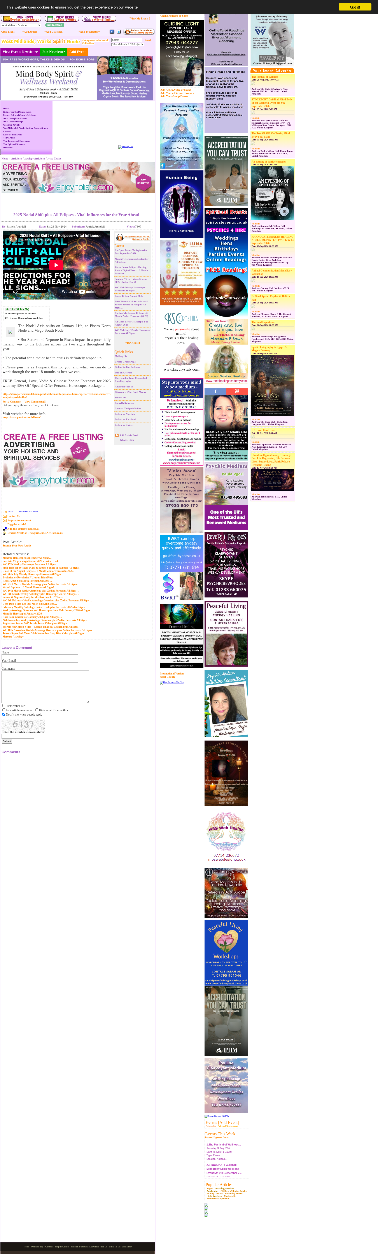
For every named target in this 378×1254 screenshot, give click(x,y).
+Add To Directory (89, 31)
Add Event (77, 52)
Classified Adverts (11, 125)
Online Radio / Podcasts (127, 367)
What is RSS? (127, 440)
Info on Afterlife (123, 372)
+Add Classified (53, 31)
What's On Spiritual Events (15, 118)
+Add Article (29, 31)
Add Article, (167, 89)
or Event (186, 89)
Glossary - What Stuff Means (130, 392)
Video (177, 89)
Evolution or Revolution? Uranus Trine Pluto (28, 577)
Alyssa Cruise (53, 158)
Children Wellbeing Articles (233, 1191)
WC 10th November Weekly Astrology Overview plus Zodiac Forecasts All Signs (47, 630)
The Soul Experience (263, 322)
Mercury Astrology (13, 636)
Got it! (355, 7)
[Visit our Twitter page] (118, 33)
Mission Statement (79, 1246)
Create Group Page (125, 361)
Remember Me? (16, 706)
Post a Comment (12, 401)
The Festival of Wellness (265, 76)
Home (6, 109)
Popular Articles (219, 1184)
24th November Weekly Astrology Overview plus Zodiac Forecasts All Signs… (46, 620)
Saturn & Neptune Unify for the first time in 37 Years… (34, 597)
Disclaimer (127, 1246)
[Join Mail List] (125, 146)
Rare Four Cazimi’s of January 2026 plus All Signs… (32, 616)
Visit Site (256, 118)
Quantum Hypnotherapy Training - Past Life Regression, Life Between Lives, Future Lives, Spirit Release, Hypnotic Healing (271, 460)
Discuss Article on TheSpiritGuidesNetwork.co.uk (35, 532)
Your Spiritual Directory (14, 144)
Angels (209, 1188)
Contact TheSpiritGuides (128, 408)
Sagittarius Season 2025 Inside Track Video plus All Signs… (36, 623)
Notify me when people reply (24, 714)
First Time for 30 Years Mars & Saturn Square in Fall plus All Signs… (131, 304)
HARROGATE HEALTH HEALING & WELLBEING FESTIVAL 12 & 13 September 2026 (273, 240)
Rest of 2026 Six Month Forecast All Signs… (27, 580)
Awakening (212, 1191)
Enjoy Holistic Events (12, 135)
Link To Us (114, 1246)
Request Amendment (19, 520)
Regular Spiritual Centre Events (17, 112)
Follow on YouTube (125, 414)
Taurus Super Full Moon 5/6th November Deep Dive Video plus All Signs (43, 633)
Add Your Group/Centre (174, 96)
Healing (210, 1193)
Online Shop (37, 1246)
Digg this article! (16, 524)
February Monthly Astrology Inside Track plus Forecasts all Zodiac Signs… (45, 607)
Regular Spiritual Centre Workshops (19, 115)
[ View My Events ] (139, 18)
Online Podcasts (169, 15)
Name (5, 652)
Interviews (8, 148)
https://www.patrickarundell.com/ (21, 417)
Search (148, 40)
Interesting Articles (234, 1193)
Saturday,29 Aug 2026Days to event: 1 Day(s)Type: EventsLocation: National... (223, 1149)
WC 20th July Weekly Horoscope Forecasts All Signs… (33, 574)
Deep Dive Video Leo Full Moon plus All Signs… (30, 603)
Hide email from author (53, 710)
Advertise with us (124, 386)
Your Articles (9, 138)
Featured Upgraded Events (217, 1137)
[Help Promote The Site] (172, 682)
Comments (8, 668)
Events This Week (220, 1133)
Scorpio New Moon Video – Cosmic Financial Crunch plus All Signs (41, 626)
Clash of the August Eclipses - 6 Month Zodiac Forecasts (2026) (38, 571)
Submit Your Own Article (17, 545)
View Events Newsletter (20, 52)
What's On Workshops (13, 122)
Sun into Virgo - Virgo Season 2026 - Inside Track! (31, 561)
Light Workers (214, 1196)
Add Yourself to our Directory (177, 93)
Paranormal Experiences (217, 1198)
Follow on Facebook (125, 419)
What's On (120, 397)
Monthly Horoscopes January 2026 (22, 613)
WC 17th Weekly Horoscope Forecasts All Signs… (30, 564)
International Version (172, 673)
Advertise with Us (98, 1246)
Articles (15, 158)
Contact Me (14, 516)
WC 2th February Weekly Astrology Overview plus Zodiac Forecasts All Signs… (47, 600)
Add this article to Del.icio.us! (23, 528)
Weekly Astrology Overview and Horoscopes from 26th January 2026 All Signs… (48, 610)
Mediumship (230, 1196)
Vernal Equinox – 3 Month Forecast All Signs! (28, 587)
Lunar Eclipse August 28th (129, 296)
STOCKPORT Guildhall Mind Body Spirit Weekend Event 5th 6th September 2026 (272, 103)
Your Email (9, 660)
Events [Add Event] (222, 1122)
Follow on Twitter (124, 425)
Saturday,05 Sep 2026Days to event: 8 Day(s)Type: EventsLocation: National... (224, 1174)
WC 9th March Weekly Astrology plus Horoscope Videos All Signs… (41, 593)
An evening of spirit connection (269, 161)
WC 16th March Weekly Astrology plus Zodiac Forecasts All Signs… (41, 590)
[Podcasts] (139, 34)
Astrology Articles (224, 1188)
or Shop (183, 15)
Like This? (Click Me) (17, 309)
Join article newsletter (19, 710)
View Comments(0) (35, 401)
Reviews (7, 131)
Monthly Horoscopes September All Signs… (27, 557)
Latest (119, 245)
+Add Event (7, 31)
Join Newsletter (53, 52)
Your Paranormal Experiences (16, 141)
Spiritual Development (228, 1126)
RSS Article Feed (129, 435)
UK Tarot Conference (264, 430)
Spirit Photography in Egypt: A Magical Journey (269, 349)
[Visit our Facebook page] (112, 33)
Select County (167, 676)
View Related (132, 342)
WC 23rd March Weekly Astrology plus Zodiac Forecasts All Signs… (41, 584)
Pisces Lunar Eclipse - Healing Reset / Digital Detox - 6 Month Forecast (131, 270)
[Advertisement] (76, 199)
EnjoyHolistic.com (124, 403)
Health (219, 1193)
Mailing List (121, 356)
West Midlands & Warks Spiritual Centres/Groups (25, 128)
